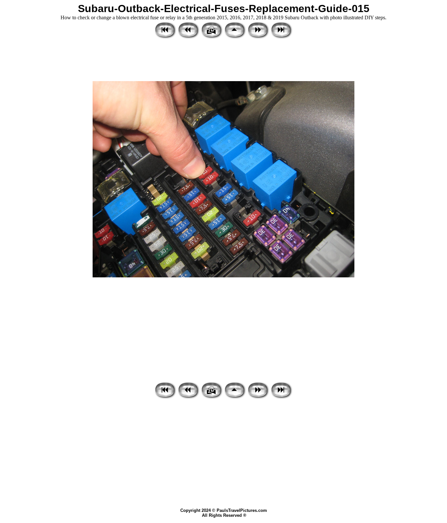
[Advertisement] (223, 60)
